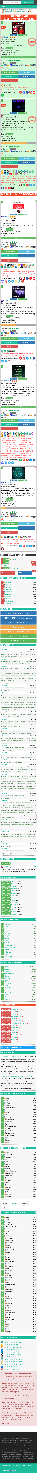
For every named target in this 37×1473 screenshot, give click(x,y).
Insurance (9, 81)
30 (2, 1285)
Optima (13, 1019)
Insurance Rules (8, 573)
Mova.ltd (8, 599)
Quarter (25, 1203)
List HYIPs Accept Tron (11, 1369)
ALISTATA (14, 1030)
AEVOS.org (7, 482)
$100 (34, 571)
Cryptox (8, 589)
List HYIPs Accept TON (11, 1352)
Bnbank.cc (8, 592)
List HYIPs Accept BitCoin (12, 1347)
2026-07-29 (6, 1037)
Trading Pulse (15, 1035)
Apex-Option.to (16, 1016)
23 (2, 1268)
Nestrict (13, 1014)
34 (2, 1294)
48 (2, 1326)
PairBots (6, 115)
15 (2, 957)
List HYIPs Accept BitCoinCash (13, 1364)
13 (2, 952)
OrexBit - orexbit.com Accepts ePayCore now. (16, 1076)
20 (2, 1142)
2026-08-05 (6, 1035)
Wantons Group (10, 947)
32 (2, 1289)
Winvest (6, 37)
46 (2, 1322)
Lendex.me (9, 601)
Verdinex (14, 1037)
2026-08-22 (6, 909)
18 (2, 1138)
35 (2, 1296)
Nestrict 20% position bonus (11, 1057)
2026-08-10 (6, 1028)
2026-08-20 (6, 863)
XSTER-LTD (14, 1028)
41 (2, 1310)
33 (2, 1291)
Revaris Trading (16, 1021)
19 (2, 1140)
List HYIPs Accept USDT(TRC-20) (14, 1359)
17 (2, 1135)
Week (5, 1203)
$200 (34, 565)
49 (2, 1329)
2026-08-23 (6, 881)
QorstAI (8, 596)
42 (2, 1312)
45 (2, 1319)
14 (2, 954)
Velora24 (14, 1039)
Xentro (13, 1025)
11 (2, 947)
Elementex (7, 381)
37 (2, 1301)
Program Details (10, 72)
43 (2, 1315)
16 (2, 1133)
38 (2, 1303)
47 (2, 1324)
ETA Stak (14, 1012)
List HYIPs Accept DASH (11, 1366)
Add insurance (26, 76)
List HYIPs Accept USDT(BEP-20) (14, 1342)
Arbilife (6, 301)
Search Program (27, 2)
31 (2, 1287)
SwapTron (14, 902)
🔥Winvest (13, 559)
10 (2, 603)
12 (2, 950)
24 (2, 1271)
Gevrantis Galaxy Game (19, 1023)
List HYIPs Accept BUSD (11, 1345)
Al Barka (13, 1042)
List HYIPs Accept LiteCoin (12, 1357)
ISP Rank (13, 35)
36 (2, 1298)
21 (2, 1264)
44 (2, 1317)
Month (14, 1203)
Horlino (13, 900)
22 (2, 1266)
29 (2, 1282)
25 (2, 1273)
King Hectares (15, 1009)
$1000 (33, 562)
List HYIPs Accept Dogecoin (12, 1362)
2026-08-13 (6, 1025)
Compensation (26, 573)
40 (2, 1308)
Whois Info (26, 72)
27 (2, 1278)
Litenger (9, 603)
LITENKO (14, 1032)
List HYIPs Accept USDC (11, 1349)
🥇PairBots (4, 565)
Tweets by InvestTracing (7, 1050)
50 (2, 1331)
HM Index (22, 35)
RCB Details (10, 76)
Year (4, 1208)
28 (2, 1280)
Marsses (6, 216)
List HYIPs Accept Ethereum (12, 1354)
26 (2, 1275)
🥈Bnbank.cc (13, 568)
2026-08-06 (6, 1030)
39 (2, 1305)
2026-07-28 (6, 1042)
